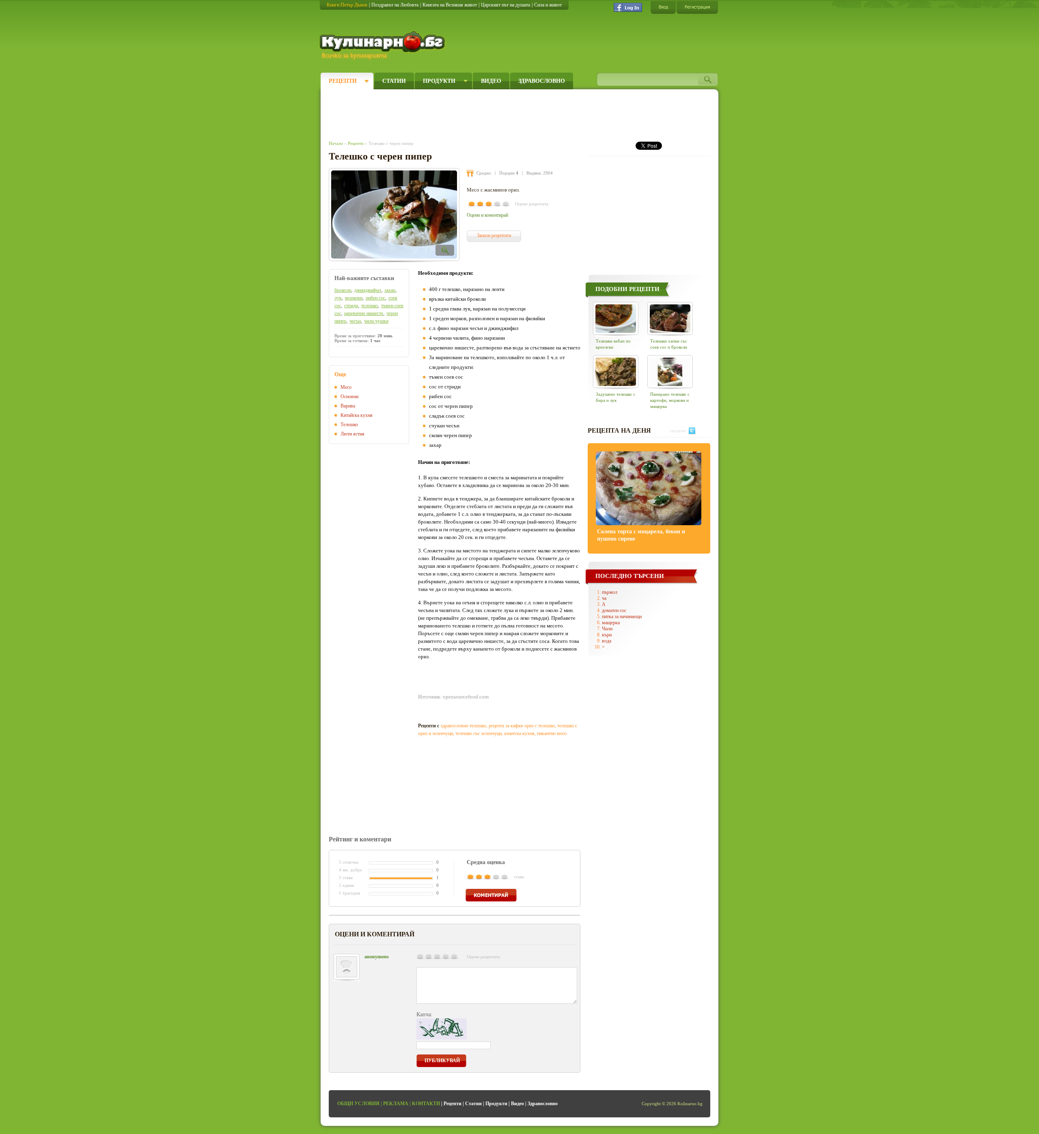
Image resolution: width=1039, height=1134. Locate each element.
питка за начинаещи (622, 616)
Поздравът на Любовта (394, 5)
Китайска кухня (357, 415)
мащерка (611, 622)
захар (389, 290)
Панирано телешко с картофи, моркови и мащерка (670, 400)
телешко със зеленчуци (478, 733)
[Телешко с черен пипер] (394, 214)
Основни (349, 396)
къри (607, 635)
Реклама (395, 1103)
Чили (607, 629)
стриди (351, 305)
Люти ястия (352, 434)
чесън (355, 321)
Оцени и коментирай (487, 215)
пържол (609, 592)
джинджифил (367, 290)
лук (338, 298)
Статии (394, 81)
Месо (346, 387)
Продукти (439, 81)
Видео (491, 81)
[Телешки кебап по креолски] (615, 318)
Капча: (424, 1014)
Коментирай (491, 895)
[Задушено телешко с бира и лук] (615, 371)
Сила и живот (548, 5)
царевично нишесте (363, 313)
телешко (369, 305)
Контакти (426, 1103)
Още (340, 374)
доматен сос (614, 610)
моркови (353, 298)
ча (604, 598)
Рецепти (343, 81)
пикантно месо (552, 733)
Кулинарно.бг (383, 45)
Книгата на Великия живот (449, 5)
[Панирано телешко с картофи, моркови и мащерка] (670, 371)
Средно (483, 172)
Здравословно (541, 81)
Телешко (349, 424)
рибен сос (375, 298)
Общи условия (358, 1103)
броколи (342, 290)
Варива (348, 406)
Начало (336, 143)
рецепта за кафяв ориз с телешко (522, 726)
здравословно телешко (463, 726)
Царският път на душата (505, 5)
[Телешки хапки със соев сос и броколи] (670, 318)
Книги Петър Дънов (347, 5)
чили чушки (376, 321)
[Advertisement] (477, 113)
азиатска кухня (519, 733)
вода (606, 641)
